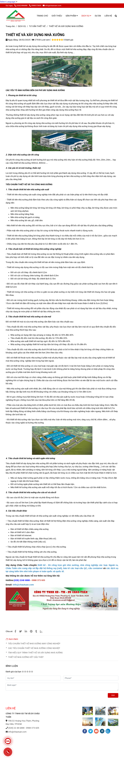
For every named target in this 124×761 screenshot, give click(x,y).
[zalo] (108, 731)
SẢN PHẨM (71, 15)
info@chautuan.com (53, 5)
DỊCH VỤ (85, 15)
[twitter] (90, 731)
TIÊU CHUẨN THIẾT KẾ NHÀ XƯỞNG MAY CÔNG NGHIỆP (34, 643)
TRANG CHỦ (42, 15)
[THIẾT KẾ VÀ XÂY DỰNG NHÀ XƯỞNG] (15, 16)
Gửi (113, 695)
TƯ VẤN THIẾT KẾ (37, 26)
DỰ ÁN (98, 15)
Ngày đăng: (13, 40)
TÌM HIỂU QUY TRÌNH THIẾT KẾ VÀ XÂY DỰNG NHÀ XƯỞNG (35, 652)
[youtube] (96, 731)
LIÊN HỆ (108, 15)
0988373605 (36, 5)
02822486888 (22, 5)
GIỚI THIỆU (57, 15)
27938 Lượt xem (42, 40)
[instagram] (102, 731)
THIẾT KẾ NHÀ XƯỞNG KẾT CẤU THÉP (26, 657)
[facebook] (84, 731)
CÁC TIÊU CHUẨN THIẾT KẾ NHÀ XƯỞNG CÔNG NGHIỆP (34, 648)
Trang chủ (10, 26)
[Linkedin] (25, 631)
